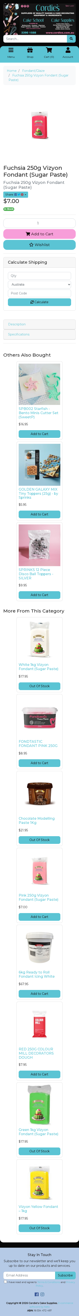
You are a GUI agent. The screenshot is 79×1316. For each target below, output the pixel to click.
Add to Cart (41, 234)
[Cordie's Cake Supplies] (39, 19)
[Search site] (71, 39)
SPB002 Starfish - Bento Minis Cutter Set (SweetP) (38, 413)
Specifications (18, 334)
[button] (39, 245)
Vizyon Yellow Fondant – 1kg (38, 1209)
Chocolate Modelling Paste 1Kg (37, 820)
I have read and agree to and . (41, 1284)
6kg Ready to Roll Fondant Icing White (37, 974)
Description (17, 324)
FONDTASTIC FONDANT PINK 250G (38, 744)
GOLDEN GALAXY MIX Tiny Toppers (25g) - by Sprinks (38, 493)
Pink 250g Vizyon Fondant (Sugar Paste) (38, 897)
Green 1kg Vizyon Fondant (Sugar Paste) (38, 1132)
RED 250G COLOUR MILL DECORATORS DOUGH (36, 1053)
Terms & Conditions (48, 1282)
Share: (9, 194)
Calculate (41, 302)
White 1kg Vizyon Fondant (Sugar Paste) (38, 667)
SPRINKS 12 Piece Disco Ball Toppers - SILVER (36, 574)
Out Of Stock (39, 686)
